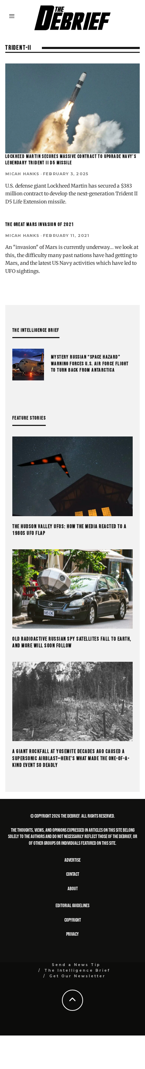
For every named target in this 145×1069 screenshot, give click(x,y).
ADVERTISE (72, 860)
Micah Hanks (22, 173)
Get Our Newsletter (77, 976)
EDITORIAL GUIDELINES (72, 906)
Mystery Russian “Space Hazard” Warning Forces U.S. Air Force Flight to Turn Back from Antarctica (89, 363)
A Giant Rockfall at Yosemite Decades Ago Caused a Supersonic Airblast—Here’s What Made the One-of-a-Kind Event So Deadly (71, 758)
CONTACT (72, 874)
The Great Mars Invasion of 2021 (39, 224)
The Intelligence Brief (77, 970)
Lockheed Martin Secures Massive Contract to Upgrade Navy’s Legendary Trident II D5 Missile (70, 159)
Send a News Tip (76, 965)
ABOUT (73, 889)
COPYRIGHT (72, 920)
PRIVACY (72, 934)
